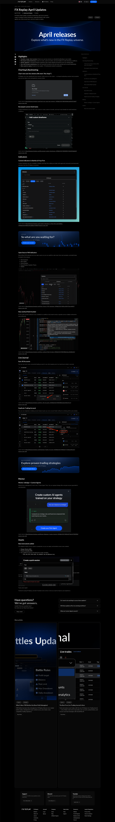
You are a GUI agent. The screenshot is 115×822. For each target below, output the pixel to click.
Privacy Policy (87, 811)
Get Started (93, 1)
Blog (52, 813)
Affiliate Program (54, 815)
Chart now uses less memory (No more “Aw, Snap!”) (91, 64)
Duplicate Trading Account (90, 93)
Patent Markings (88, 815)
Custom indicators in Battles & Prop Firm (92, 75)
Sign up (44, 813)
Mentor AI (36, 813)
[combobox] (80, 2)
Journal (35, 815)
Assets (84, 105)
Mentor (84, 99)
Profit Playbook (76, 813)
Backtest (35, 811)
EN (81, 1)
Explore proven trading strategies (91, 96)
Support (64, 813)
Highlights (85, 57)
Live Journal (85, 87)
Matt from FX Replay (28, 13)
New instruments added (89, 108)
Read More (19, 714)
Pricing (51, 1)
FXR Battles (46, 1)
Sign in (87, 1)
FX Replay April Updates (25, 6)
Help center (20, 611)
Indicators (85, 71)
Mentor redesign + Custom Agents (92, 102)
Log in (44, 811)
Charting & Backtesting (88, 60)
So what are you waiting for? (90, 78)
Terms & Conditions (88, 813)
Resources (37, 1)
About (52, 811)
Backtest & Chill (76, 815)
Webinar (75, 811)
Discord (75, 819)
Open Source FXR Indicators (90, 81)
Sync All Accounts (88, 90)
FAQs (64, 811)
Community (36, 817)
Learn (16, 6)
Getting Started (76, 817)
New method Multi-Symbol (90, 84)
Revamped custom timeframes (91, 68)
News (19, 6)
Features (30, 1)
